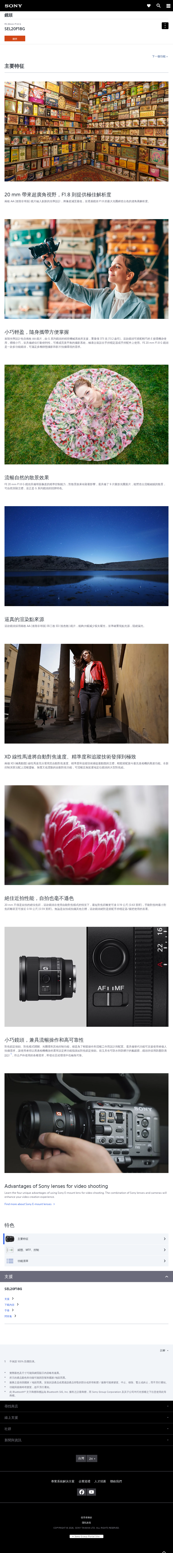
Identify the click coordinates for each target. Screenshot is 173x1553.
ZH (91, 1459)
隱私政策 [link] (86, 1522)
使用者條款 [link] (86, 1517)
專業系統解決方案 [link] (63, 1481)
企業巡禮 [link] (84, 1481)
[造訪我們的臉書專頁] (81, 1492)
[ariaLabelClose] (168, 5)
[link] (14, 5)
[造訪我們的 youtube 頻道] (91, 1492)
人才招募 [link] (100, 1481)
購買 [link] (15, 38)
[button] (86, 1406)
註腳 (163, 1350)
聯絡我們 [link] (116, 1481)
